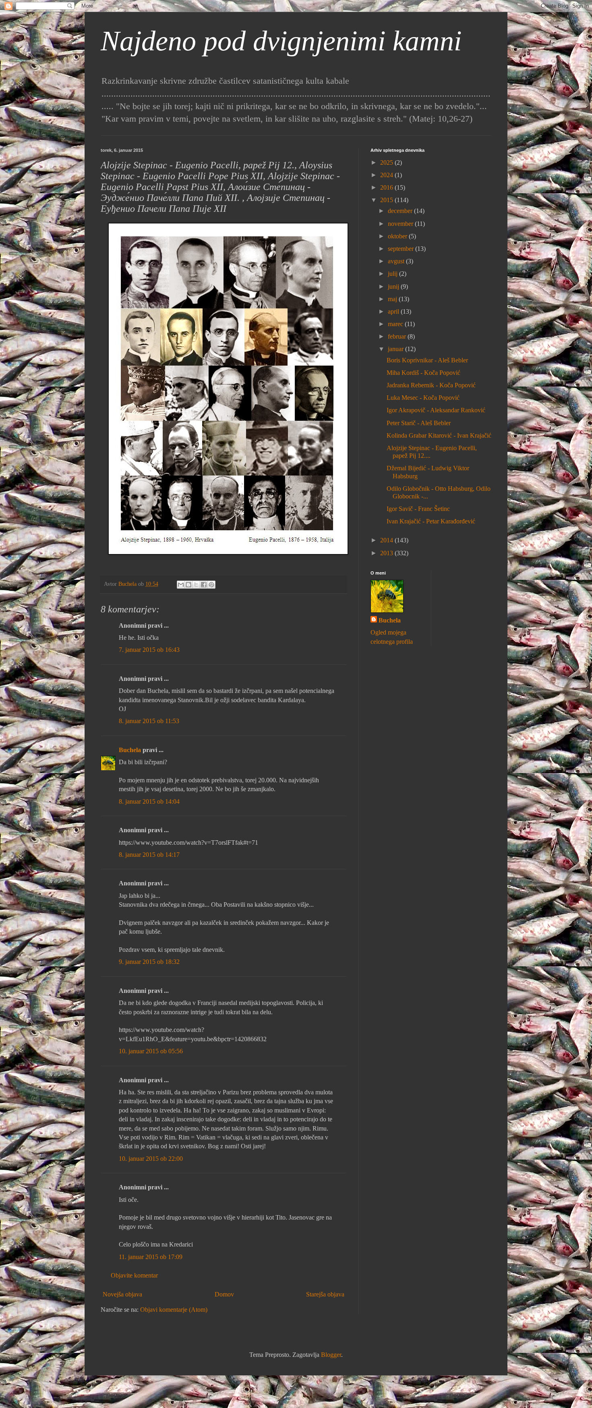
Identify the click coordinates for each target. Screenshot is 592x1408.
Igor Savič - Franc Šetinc (418, 508)
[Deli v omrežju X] (196, 585)
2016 (387, 187)
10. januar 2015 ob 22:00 (151, 1158)
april (394, 311)
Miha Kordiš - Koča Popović (423, 372)
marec (396, 323)
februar (398, 336)
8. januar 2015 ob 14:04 (149, 801)
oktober (398, 236)
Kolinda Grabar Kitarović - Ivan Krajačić (439, 435)
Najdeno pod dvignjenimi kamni (281, 40)
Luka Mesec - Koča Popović (423, 397)
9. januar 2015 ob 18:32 (149, 961)
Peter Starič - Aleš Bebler (419, 423)
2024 (387, 175)
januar (396, 348)
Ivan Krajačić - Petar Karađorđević (431, 521)
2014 (387, 540)
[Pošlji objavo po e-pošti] (181, 585)
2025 (387, 162)
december (401, 210)
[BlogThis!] (188, 585)
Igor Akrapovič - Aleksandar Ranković (436, 410)
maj (393, 299)
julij (393, 273)
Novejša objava (122, 1294)
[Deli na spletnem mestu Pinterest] (211, 585)
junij (394, 286)
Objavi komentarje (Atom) (173, 1309)
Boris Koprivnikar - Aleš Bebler (427, 360)
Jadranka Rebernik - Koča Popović (431, 385)
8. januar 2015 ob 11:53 (149, 720)
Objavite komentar (134, 1275)
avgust (397, 261)
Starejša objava (325, 1294)
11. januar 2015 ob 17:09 (150, 1256)
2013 (387, 553)
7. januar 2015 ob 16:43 (149, 649)
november (401, 223)
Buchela (130, 749)
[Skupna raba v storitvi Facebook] (204, 585)
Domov (224, 1294)
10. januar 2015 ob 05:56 (151, 1051)
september (401, 248)
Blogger (331, 1354)
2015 (387, 199)
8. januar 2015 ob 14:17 (149, 854)
